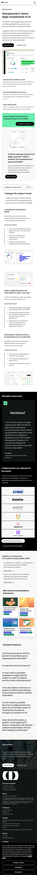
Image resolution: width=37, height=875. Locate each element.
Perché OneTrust (7, 810)
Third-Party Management (10, 789)
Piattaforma (6, 812)
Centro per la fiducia (8, 785)
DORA (4, 827)
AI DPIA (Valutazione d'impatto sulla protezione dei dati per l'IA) (18, 821)
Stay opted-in (18, 872)
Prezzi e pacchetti (8, 814)
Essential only (18, 867)
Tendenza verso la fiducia (10, 796)
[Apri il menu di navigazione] (34, 2)
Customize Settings (18, 862)
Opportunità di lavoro (8, 837)
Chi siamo (5, 835)
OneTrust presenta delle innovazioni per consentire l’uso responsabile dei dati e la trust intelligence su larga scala (18, 798)
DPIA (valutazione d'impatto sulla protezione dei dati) (17, 829)
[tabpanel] (18, 290)
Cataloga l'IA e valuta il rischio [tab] (12, 187)
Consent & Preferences (9, 787)
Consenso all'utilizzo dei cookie (11, 823)
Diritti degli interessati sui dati (11, 825)
